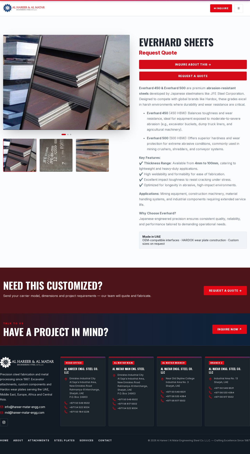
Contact (105, 440)
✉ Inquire (221, 8)
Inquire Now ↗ (229, 329)
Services (86, 440)
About (18, 440)
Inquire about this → (193, 64)
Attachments (39, 440)
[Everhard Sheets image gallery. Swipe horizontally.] (66, 82)
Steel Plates (64, 440)
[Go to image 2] (68, 134)
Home (4, 440)
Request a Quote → (225, 290)
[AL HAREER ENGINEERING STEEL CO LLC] (24, 8)
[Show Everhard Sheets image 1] (19, 155)
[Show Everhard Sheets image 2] (56, 155)
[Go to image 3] (70, 134)
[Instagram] (4, 422)
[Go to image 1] (64, 134)
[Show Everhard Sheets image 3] (92, 155)
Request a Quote (193, 76)
